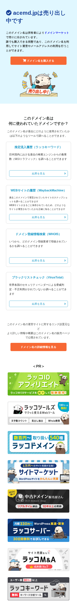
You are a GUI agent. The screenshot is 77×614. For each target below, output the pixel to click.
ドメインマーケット (56, 32)
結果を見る (38, 173)
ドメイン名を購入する (40, 60)
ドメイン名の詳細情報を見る (38, 346)
